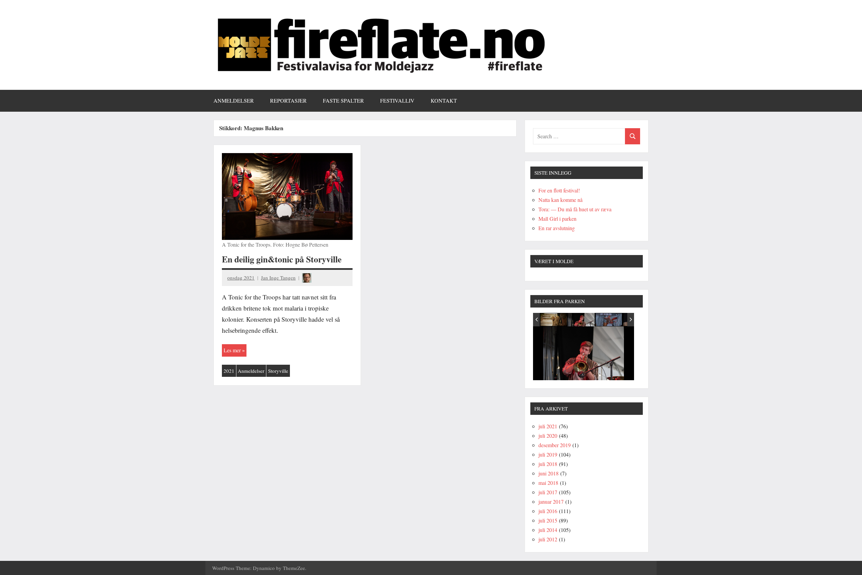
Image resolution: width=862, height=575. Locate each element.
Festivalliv (397, 100)
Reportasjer (288, 100)
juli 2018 (547, 463)
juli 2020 (547, 435)
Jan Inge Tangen (278, 277)
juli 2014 (547, 529)
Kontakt (444, 100)
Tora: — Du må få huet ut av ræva (574, 209)
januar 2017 (551, 501)
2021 (229, 370)
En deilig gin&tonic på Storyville (281, 259)
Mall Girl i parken (557, 218)
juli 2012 (547, 539)
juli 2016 (547, 510)
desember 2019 (554, 444)
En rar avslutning (556, 227)
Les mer (232, 350)
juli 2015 (547, 520)
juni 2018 (548, 473)
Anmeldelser (233, 100)
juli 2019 (547, 454)
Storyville (278, 370)
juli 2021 (547, 426)
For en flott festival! (559, 190)
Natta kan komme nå (560, 199)
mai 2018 (548, 482)
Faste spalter (343, 100)
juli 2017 (547, 492)
